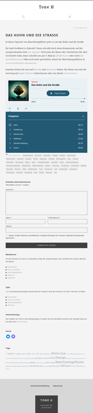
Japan (32, 362)
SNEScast (11, 275)
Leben (62, 162)
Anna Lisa (38, 155)
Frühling (51, 159)
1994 (41, 354)
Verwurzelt (28, 172)
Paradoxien (65, 166)
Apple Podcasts (26, 73)
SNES (58, 366)
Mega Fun (9, 366)
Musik (14, 366)
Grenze (75, 159)
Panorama (55, 166)
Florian (35, 159)
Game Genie (80, 358)
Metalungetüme (38, 166)
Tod (55, 169)
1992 (33, 354)
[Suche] (23, 16)
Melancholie (26, 166)
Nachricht (10, 189)
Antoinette (47, 155)
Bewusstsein (10, 159)
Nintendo (26, 366)
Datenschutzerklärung (40, 386)
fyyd (7, 291)
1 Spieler (10, 353)
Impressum (57, 386)
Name (9, 218)
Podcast (45, 366)
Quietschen (75, 166)
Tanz (41, 169)
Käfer (34, 162)
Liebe (47, 362)
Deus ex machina (13, 270)
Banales (62, 155)
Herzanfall (9, 162)
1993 (37, 354)
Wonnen (49, 172)
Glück (21, 363)
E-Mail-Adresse (54, 218)
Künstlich (54, 162)
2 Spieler (18, 354)
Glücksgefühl (60, 159)
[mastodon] (13, 336)
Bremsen (20, 159)
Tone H (46, 6)
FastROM (45, 358)
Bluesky (37, 69)
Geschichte (15, 363)
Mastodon (51, 69)
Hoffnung (26, 363)
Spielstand (11, 278)
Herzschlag (19, 162)
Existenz (28, 159)
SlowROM (51, 366)
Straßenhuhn (32, 169)
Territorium (48, 169)
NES (21, 366)
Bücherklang (11, 267)
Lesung (42, 363)
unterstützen (70, 73)
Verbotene (73, 169)
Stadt (24, 169)
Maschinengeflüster (13, 166)
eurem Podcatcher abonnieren (21, 63)
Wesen (41, 172)
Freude (73, 358)
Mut (18, 366)
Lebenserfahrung (72, 162)
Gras (69, 159)
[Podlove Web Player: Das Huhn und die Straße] (46, 115)
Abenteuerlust (28, 155)
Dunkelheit (14, 358)
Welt (35, 172)
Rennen (17, 169)
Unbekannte (63, 169)
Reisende (9, 169)
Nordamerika (36, 366)
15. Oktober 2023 (80, 28)
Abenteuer (47, 354)
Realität (83, 166)
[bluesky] (8, 336)
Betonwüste (71, 155)
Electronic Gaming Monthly (26, 358)
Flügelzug (43, 159)
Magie (52, 362)
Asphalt (55, 155)
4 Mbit (24, 354)
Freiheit (68, 358)
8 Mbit (28, 354)
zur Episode (34, 52)
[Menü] (69, 16)
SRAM (73, 366)
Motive (47, 166)
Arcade (68, 354)
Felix (52, 358)
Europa (38, 358)
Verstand (19, 172)
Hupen (27, 162)
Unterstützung (21, 322)
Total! (77, 366)
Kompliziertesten (43, 162)
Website (9, 226)
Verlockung (10, 172)
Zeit (55, 172)
